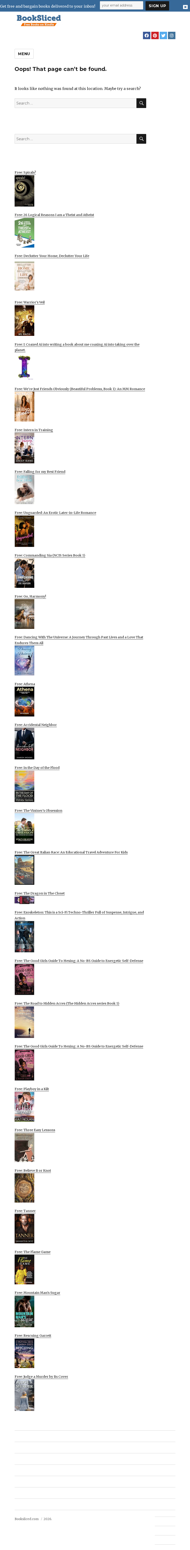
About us (23, 1493)
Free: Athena (25, 684)
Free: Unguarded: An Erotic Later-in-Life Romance (55, 513)
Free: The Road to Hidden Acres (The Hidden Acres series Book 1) (67, 1003)
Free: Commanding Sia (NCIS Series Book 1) (50, 555)
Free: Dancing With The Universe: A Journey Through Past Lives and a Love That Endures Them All (79, 640)
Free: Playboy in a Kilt (32, 1089)
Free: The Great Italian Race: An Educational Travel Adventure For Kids (71, 852)
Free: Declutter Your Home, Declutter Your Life (52, 256)
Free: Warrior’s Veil (30, 302)
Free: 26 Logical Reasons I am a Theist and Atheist (54, 215)
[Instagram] (171, 35)
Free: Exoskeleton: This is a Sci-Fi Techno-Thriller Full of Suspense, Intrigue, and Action (79, 915)
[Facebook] (146, 35)
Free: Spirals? (25, 172)
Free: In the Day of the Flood (37, 768)
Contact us (163, 1521)
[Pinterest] (155, 35)
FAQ (158, 1530)
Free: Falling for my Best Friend (40, 472)
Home (20, 1436)
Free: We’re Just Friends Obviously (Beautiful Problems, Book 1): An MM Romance (80, 389)
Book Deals (25, 1447)
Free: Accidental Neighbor (36, 725)
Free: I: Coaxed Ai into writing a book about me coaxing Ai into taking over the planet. (77, 347)
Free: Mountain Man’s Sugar (37, 1293)
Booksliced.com (27, 1519)
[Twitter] (163, 35)
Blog (19, 1482)
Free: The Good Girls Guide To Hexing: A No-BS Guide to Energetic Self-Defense (79, 961)
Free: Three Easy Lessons (35, 1130)
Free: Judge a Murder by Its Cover (41, 1377)
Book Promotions (31, 1459)
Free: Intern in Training (34, 430)
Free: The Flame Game (33, 1252)
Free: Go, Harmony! (30, 596)
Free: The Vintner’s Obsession (38, 810)
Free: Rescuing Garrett (33, 1336)
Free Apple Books (31, 1470)
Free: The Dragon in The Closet (40, 893)
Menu (24, 54)
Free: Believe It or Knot (33, 1170)
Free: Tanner (25, 1211)
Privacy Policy (27, 1504)
